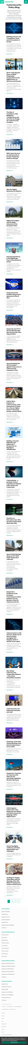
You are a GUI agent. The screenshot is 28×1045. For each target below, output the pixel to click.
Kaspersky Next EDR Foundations (8, 966)
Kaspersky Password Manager (8, 925)
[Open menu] (2, 2)
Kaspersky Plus (5, 914)
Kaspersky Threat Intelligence (8, 994)
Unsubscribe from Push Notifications (7, 1034)
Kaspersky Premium (6, 916)
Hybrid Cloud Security (6, 997)
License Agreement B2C (17, 1006)
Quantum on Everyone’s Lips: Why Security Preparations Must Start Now (14, 520)
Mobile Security (5, 940)
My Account (26, 2)
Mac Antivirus (4, 937)
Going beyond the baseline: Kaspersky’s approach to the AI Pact (14, 295)
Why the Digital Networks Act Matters (14, 190)
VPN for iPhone (5, 953)
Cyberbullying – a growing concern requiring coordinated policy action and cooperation (14, 484)
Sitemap (3, 1029)
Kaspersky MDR (5, 989)
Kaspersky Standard (6, 911)
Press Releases (4, 1026)
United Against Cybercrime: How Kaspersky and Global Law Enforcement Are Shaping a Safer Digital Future (14, 812)
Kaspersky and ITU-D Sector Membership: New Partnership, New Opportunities (14, 331)
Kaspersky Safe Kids (6, 919)
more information (13, 1040)
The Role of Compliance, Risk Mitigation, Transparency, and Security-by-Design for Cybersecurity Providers (13, 117)
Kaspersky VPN (5, 922)
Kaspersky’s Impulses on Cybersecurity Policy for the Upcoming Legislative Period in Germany (14, 776)
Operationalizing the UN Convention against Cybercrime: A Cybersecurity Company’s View (14, 367)
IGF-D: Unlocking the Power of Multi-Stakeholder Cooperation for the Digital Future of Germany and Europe (14, 77)
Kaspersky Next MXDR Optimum (8, 974)
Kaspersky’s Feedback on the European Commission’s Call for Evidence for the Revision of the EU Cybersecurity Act (14, 597)
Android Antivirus (5, 934)
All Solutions (4, 927)
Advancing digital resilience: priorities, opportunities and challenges (13, 848)
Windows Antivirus (5, 942)
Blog (2, 1021)
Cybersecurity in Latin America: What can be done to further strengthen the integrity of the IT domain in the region (14, 637)
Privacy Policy (4, 1006)
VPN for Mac (4, 956)
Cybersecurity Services (6, 986)
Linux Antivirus (4, 945)
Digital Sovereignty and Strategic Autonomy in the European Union (13, 223)
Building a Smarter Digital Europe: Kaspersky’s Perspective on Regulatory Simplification (13, 445)
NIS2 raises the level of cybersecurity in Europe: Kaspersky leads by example (13, 156)
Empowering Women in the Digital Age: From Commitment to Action (14, 259)
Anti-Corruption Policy (10, 1006)
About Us (3, 1015)
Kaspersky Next (5, 984)
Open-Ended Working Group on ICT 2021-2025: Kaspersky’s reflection (14, 556)
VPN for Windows (5, 948)
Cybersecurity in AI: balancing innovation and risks (13, 710)
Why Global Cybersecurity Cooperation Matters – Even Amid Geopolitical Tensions (14, 674)
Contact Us (3, 1013)
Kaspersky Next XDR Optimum (8, 971)
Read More (9, 54)
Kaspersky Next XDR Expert (7, 992)
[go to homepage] (9, 2)
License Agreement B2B (5, 1009)
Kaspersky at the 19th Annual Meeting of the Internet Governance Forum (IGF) (14, 744)
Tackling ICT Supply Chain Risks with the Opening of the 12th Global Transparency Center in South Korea (14, 881)
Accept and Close (14, 1042)
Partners (3, 1018)
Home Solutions (6, 908)
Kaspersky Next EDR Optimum (8, 968)
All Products (4, 976)
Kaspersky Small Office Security (8, 963)
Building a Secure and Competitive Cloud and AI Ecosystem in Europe (14, 39)
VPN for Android (5, 951)
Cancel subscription (12, 1009)
